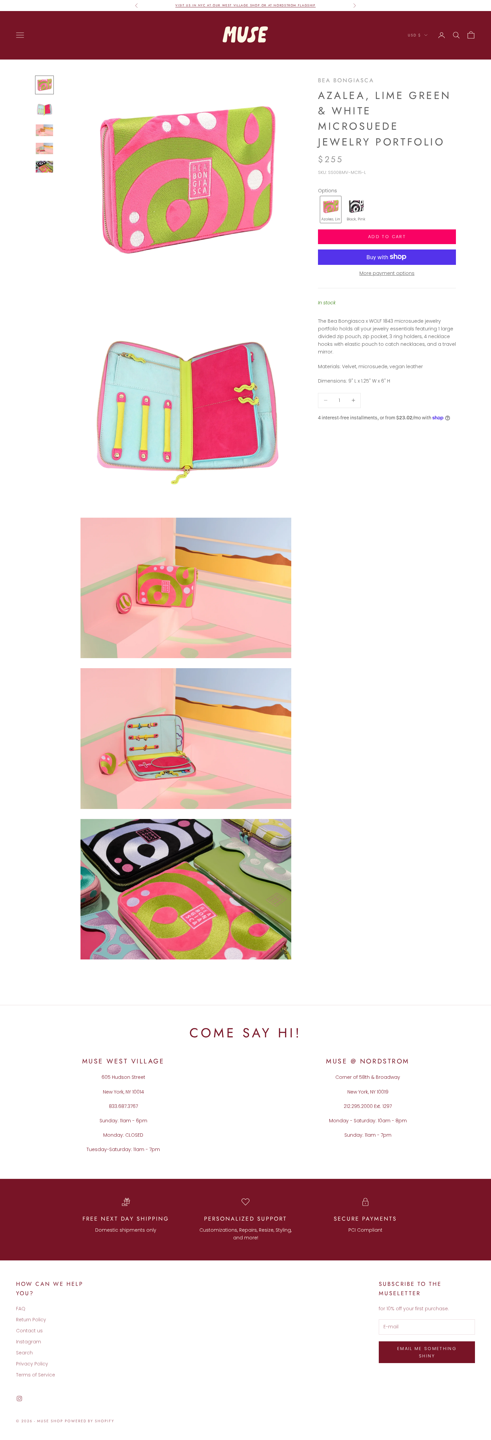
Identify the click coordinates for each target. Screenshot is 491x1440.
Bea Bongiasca (346, 80)
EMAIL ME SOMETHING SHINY (427, 1352)
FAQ (20, 1308)
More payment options (387, 273)
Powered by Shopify (90, 1421)
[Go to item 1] (44, 85)
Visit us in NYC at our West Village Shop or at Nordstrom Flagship (245, 5)
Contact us (29, 1330)
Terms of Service (35, 1374)
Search (24, 1352)
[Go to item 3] (44, 130)
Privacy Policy (32, 1363)
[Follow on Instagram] (19, 1398)
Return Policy (31, 1319)
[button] (331, 209)
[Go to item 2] (44, 109)
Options (327, 190)
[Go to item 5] (44, 166)
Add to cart (387, 236)
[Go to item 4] (44, 148)
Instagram (28, 1341)
